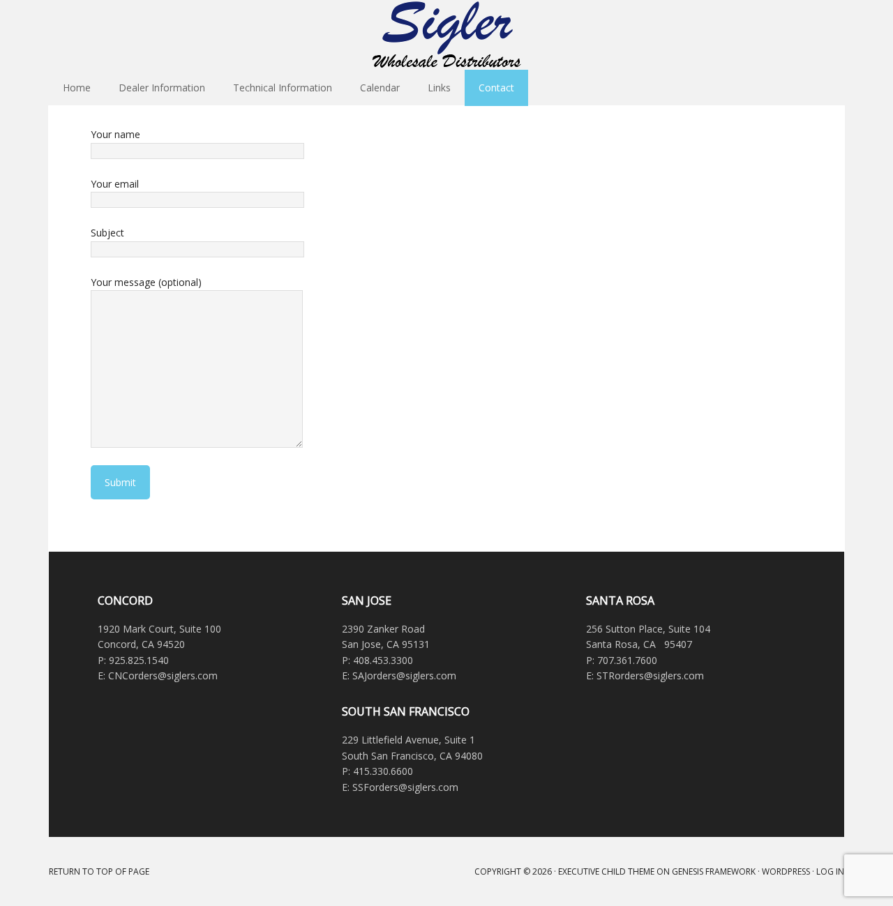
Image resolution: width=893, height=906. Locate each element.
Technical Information (282, 87)
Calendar (380, 87)
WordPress (786, 871)
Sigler (446, 35)
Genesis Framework (714, 871)
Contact (496, 87)
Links (439, 87)
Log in (830, 871)
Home (77, 87)
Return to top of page (99, 871)
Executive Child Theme (606, 871)
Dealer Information (162, 87)
